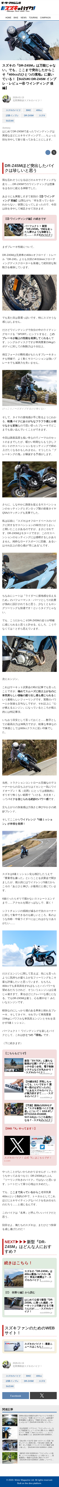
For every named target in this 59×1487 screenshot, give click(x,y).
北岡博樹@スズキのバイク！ (27, 100)
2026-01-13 (18, 97)
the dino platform (33, 1483)
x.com (7, 1160)
